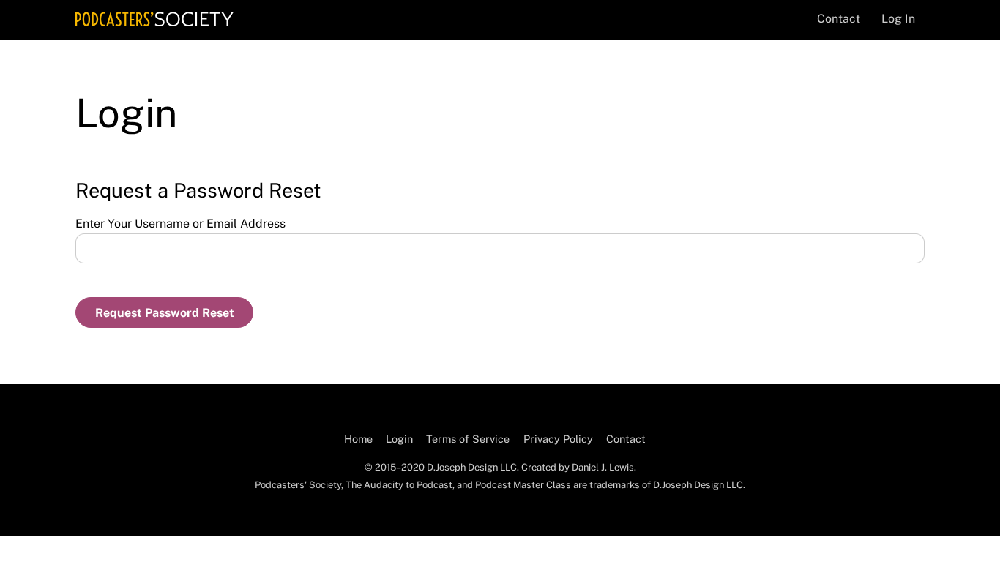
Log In (898, 19)
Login (399, 438)
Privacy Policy (558, 438)
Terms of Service (468, 438)
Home (358, 438)
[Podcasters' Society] (154, 19)
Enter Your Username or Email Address (180, 224)
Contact (838, 19)
